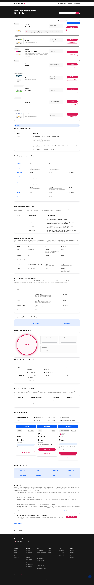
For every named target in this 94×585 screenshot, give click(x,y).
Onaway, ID (70, 472)
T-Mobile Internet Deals (41, 553)
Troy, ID (69, 475)
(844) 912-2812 (73, 42)
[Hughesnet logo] (19, 113)
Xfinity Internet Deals (40, 563)
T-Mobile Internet (29, 553)
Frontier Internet (29, 559)
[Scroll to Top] (89, 577)
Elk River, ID (55, 470)
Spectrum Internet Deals (41, 552)
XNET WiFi (18, 192)
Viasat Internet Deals (40, 562)
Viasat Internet (28, 560)
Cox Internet (28, 557)
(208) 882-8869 (73, 79)
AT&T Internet (28, 550)
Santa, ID (54, 475)
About (15, 550)
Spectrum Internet (29, 552)
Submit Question (71, 516)
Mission (15, 552)
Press (15, 555)
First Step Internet (20, 182)
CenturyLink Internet (29, 555)
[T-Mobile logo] (19, 52)
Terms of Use (61, 552)
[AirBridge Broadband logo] (19, 90)
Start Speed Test (27, 345)
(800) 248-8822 (73, 104)
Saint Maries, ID (39, 475)
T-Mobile (18, 176)
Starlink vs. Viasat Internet (55, 321)
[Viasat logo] (19, 39)
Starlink (18, 187)
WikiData (72, 557)
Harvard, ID (22, 472)
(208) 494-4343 (73, 91)
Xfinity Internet (28, 562)
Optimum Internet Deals (41, 568)
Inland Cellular (19, 172)
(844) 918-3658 (73, 54)
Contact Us (16, 557)
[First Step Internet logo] (19, 76)
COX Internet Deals (40, 558)
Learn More (60, 0)
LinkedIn (71, 552)
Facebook (72, 550)
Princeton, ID (23, 475)
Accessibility (61, 553)
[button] (62, 3)
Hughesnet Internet (29, 564)
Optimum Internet (29, 566)
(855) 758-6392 (73, 67)
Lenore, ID (55, 472)
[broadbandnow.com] (19, 4)
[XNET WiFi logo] (19, 66)
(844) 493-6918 (73, 30)
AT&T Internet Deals (40, 550)
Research (49, 550)
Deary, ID (38, 470)
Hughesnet (19, 163)
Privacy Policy (61, 550)
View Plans (72, 27)
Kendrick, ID (38, 472)
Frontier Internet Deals (41, 560)
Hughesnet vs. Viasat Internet (23, 321)
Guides (49, 552)
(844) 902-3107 (73, 116)
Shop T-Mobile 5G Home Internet (68, 453)
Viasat (18, 196)
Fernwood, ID (71, 470)
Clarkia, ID (22, 470)
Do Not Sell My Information (61, 556)
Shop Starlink (47, 449)
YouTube (72, 555)
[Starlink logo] (18, 27)
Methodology (62, 510)
